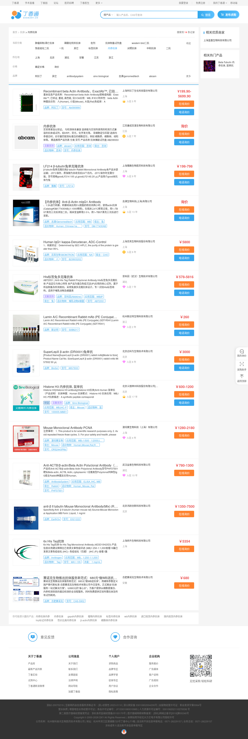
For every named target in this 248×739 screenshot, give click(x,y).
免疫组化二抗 (42, 48)
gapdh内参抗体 (76, 616)
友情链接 (73, 674)
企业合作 (153, 685)
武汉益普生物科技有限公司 (136, 464)
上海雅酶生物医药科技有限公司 (138, 165)
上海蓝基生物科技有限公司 (218, 40)
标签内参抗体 (113, 616)
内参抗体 (32, 32)
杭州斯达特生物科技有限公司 (137, 316)
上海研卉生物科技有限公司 (136, 540)
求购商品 (113, 663)
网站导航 (73, 685)
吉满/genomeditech (129, 76)
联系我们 (73, 669)
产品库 (31, 663)
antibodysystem (75, 76)
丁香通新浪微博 (36, 685)
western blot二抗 (140, 43)
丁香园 (43, 2)
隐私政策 (113, 691)
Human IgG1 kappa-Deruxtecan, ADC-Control (74, 242)
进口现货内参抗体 (150, 616)
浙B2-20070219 (55, 705)
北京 (52, 57)
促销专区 (113, 680)
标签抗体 (93, 48)
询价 (56, 66)
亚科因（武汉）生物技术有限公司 (139, 276)
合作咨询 (130, 636)
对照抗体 (132, 48)
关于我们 (73, 663)
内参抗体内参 (43, 616)
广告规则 (153, 680)
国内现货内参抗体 (173, 616)
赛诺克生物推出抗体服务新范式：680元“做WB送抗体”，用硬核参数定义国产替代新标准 (103, 578)
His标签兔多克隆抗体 (58, 276)
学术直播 (29, 2)
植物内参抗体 (95, 616)
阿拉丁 (38, 76)
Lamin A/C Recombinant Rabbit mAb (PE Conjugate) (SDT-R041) (88, 317)
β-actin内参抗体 (88, 620)
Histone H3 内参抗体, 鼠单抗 (63, 386)
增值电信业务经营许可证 (82, 709)
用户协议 (113, 685)
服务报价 (153, 663)
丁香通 (15, 2)
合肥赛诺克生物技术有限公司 (137, 577)
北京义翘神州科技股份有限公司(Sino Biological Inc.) (140, 386)
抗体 (22, 32)
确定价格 (39, 66)
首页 (15, 32)
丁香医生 (84, 2)
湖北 (67, 57)
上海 (37, 57)
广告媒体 (153, 669)
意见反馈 (47, 636)
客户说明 (153, 674)
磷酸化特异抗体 (72, 43)
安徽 (81, 57)
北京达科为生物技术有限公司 (137, 351)
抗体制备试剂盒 (113, 43)
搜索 (208, 15)
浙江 (111, 57)
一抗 (61, 48)
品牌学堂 (113, 674)
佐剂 (93, 43)
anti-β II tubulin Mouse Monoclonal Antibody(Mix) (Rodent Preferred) (90, 506)
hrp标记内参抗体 (44, 620)
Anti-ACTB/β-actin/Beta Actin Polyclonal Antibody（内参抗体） (86, 465)
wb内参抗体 (130, 616)
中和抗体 (151, 48)
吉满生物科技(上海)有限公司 (137, 201)
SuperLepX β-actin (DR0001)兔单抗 (68, 351)
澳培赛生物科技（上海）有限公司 (139, 427)
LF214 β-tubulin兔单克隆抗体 (63, 166)
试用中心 (32, 680)
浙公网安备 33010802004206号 (140, 705)
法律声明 (73, 680)
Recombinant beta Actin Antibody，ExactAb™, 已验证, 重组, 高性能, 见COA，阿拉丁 (101, 91)
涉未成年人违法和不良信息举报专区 (124, 725)
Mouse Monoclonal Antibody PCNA (67, 427)
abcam (152, 76)
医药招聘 (69, 2)
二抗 (168, 48)
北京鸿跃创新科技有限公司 (136, 505)
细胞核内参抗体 (109, 620)
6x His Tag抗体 (53, 541)
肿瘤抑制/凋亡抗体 (44, 43)
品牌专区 (113, 669)
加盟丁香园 (74, 691)
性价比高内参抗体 (67, 620)
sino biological (101, 76)
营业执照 (63, 709)
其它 (76, 48)
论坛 (56, 2)
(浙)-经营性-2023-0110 (110, 705)
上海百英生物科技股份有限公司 (138, 241)
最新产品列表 (35, 669)
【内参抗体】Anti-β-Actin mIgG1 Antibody (72, 202)
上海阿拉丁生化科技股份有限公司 (139, 90)
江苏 (96, 57)
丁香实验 (32, 674)
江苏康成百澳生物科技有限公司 (138, 125)
